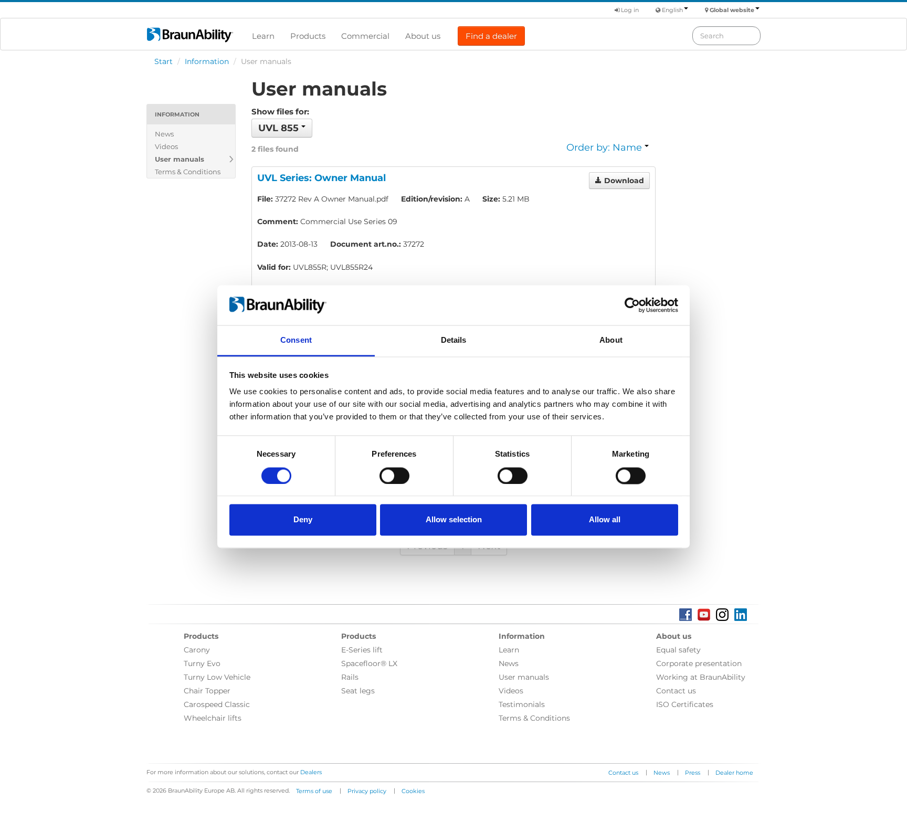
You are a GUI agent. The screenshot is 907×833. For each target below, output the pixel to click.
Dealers (311, 772)
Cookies (413, 791)
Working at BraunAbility (700, 677)
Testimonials (522, 704)
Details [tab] (454, 340)
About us (422, 36)
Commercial (365, 36)
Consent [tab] (296, 340)
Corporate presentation (699, 663)
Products (307, 36)
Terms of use (314, 791)
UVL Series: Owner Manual (321, 178)
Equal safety (678, 650)
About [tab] (611, 340)
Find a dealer (491, 36)
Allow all (604, 519)
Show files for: (280, 112)
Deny (302, 519)
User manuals (179, 159)
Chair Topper (207, 691)
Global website (732, 10)
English (672, 10)
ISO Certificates (684, 704)
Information (207, 61)
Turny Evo (202, 663)
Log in (629, 10)
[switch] (394, 475)
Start (163, 61)
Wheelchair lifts (212, 718)
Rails (349, 677)
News (164, 134)
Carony (197, 650)
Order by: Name (605, 147)
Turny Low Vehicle (217, 677)
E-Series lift (362, 650)
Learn (263, 36)
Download (623, 180)
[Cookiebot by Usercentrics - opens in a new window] (632, 305)
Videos (166, 146)
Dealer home (734, 772)
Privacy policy (366, 791)
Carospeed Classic (217, 704)
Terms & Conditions (187, 171)
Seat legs (358, 691)
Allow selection (454, 519)
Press (692, 772)
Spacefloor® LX (369, 663)
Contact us (676, 691)
